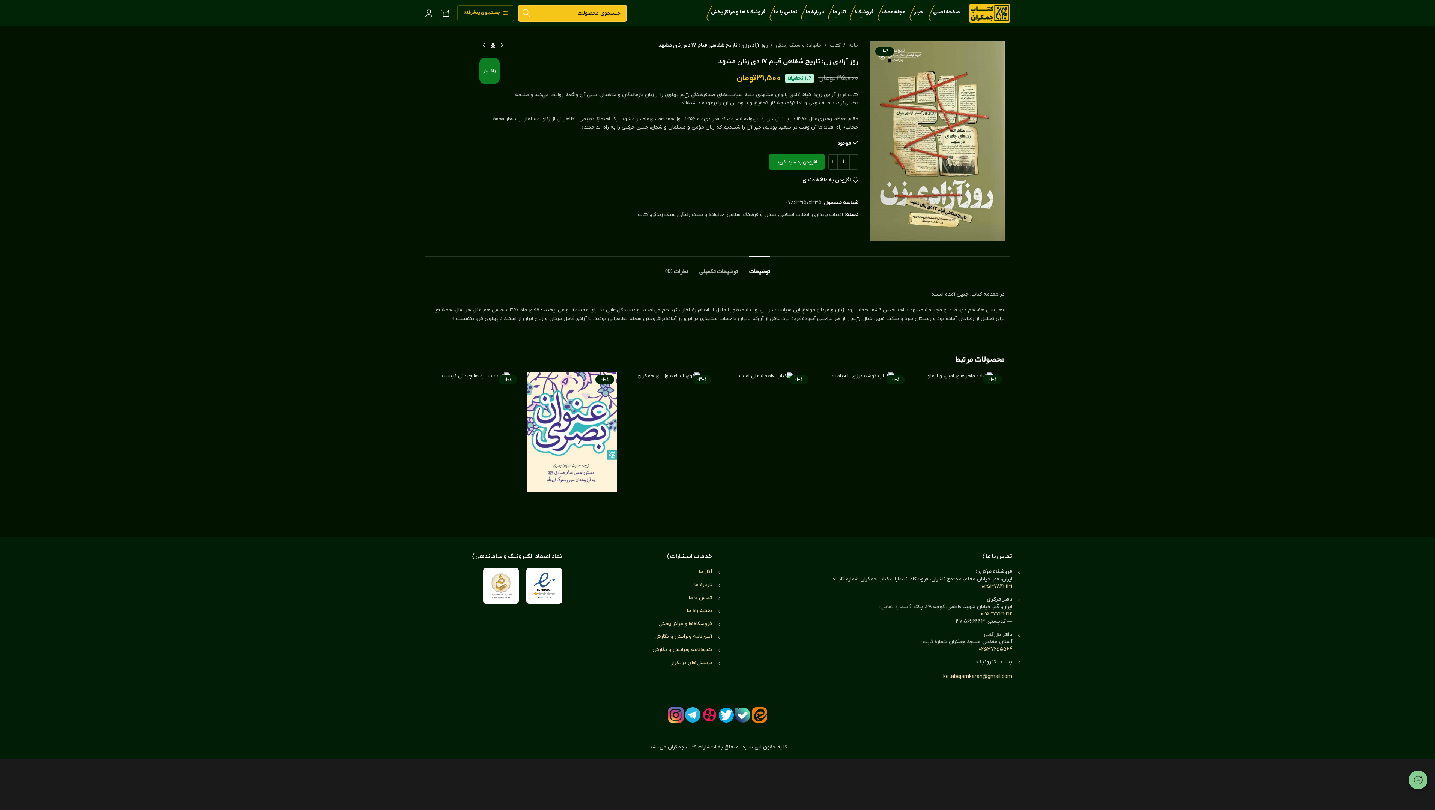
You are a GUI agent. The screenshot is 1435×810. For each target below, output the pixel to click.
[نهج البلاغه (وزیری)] (669, 447)
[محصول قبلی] (501, 45)
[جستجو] (526, 13)
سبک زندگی (663, 214)
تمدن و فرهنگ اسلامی (752, 214)
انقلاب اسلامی (794, 214)
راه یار (489, 70)
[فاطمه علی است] (766, 447)
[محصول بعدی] (483, 45)
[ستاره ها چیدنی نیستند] (475, 447)
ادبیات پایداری (827, 214)
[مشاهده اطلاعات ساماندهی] (501, 586)
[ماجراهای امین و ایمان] (959, 447)
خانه (853, 45)
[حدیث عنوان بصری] (572, 447)
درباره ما (703, 584)
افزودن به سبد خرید (797, 162)
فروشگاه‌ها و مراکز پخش (685, 623)
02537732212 (996, 614)
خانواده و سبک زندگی (799, 45)
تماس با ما (700, 598)
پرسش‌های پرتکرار (691, 662)
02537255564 (995, 649)
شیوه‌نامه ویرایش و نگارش (682, 649)
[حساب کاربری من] (428, 13)
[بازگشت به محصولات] (492, 45)
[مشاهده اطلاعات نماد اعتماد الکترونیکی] (544, 586)
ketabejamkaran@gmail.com (977, 676)
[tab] (759, 267)
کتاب (835, 45)
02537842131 (997, 586)
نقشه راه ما (699, 610)
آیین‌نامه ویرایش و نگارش (683, 636)
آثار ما (705, 571)
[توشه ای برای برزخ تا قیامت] (863, 447)
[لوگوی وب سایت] (989, 12)
